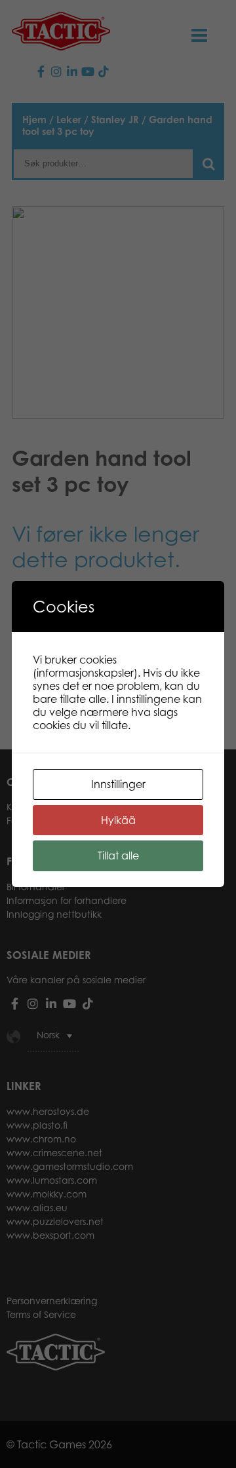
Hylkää (118, 820)
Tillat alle (118, 855)
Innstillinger (118, 784)
